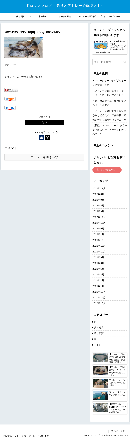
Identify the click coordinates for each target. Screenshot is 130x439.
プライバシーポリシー (119, 431)
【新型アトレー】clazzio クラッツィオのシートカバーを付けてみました (109, 129)
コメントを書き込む (44, 157)
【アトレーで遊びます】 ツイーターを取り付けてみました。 (109, 92)
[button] (125, 61)
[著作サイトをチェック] (41, 137)
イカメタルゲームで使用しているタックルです (109, 103)
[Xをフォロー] (47, 137)
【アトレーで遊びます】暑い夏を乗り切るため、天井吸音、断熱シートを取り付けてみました (109, 115)
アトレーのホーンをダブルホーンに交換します (109, 82)
